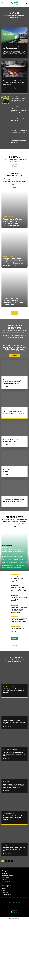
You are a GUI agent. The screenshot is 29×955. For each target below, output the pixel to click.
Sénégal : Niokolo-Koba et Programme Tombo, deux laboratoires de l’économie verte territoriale (13, 261)
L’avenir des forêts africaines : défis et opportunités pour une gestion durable (14, 817)
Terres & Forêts (8, 813)
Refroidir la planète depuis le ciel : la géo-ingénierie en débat (13, 440)
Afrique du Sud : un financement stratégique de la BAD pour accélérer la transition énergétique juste (19, 610)
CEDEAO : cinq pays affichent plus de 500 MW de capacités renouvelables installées (13, 690)
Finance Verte (14, 585)
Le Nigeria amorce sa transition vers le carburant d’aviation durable (14, 47)
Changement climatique (17, 137)
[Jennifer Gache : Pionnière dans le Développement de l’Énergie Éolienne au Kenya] (14, 739)
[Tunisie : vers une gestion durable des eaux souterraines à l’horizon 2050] (5, 140)
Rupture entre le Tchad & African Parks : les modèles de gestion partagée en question (12, 222)
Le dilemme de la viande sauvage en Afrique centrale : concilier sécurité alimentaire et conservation (13, 785)
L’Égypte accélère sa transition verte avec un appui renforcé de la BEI (13, 500)
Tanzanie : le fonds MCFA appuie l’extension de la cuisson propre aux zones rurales (13, 82)
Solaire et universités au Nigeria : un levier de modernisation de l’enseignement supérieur (14, 381)
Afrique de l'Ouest (15, 106)
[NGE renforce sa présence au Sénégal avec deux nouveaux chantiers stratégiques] (5, 110)
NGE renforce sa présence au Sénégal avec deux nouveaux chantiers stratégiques (18, 110)
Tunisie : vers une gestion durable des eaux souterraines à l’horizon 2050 (19, 140)
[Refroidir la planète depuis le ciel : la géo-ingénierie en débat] (14, 428)
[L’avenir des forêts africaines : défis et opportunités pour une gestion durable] (14, 803)
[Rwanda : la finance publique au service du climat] (5, 120)
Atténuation (7, 717)
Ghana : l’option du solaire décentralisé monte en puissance (17, 629)
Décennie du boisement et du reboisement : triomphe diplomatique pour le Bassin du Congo (19, 579)
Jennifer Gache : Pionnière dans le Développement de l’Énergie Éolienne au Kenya (14, 754)
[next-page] (12, 861)
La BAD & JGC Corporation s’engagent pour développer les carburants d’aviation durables (19, 130)
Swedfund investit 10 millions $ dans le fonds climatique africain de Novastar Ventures (19, 619)
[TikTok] (16, 902)
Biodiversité (7, 781)
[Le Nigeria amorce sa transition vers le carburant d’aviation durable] (14, 35)
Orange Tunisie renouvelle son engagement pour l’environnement (14, 412)
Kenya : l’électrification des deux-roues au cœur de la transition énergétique (18, 100)
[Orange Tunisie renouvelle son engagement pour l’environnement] (14, 399)
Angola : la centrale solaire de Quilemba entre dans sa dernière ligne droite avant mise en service (14, 722)
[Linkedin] (12, 902)
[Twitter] (19, 902)
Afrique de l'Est (15, 96)
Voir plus (14, 313)
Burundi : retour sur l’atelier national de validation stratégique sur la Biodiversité (13, 301)
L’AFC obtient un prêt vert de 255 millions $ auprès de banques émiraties (19, 599)
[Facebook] (9, 902)
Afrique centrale (8, 216)
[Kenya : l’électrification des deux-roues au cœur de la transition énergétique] (5, 100)
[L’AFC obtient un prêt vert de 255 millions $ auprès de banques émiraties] (5, 599)
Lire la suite (6, 386)
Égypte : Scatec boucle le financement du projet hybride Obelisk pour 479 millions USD (19, 589)
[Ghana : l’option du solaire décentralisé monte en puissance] (5, 629)
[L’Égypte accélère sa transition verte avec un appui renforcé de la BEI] (14, 488)
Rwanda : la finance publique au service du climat (19, 119)
